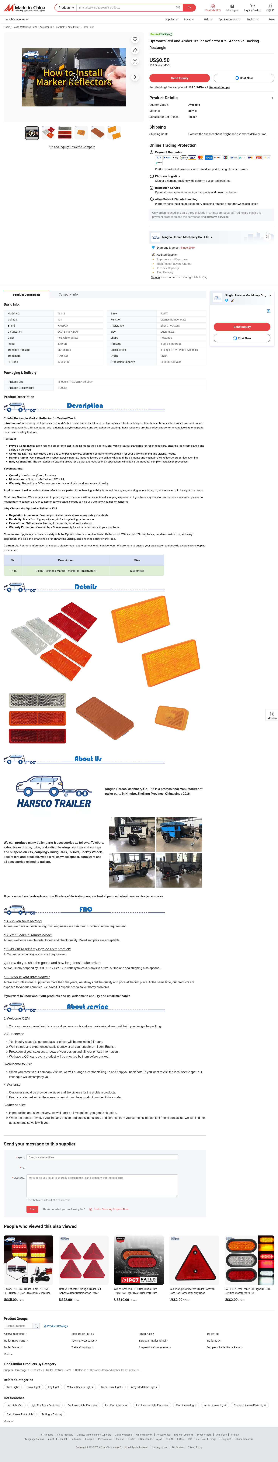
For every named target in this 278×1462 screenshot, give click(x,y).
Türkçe (213, 1438)
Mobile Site (221, 1434)
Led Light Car (15, 1405)
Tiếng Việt (225, 1438)
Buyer (187, 19)
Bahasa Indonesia (244, 1438)
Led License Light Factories (152, 1405)
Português (76, 1438)
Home (7, 26)
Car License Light (186, 1405)
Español (62, 1438)
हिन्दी (190, 1438)
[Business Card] (268, 311)
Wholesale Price (144, 1434)
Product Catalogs (57, 1326)
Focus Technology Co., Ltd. (114, 1447)
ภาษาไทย (201, 1438)
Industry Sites (163, 1434)
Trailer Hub (213, 1334)
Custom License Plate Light (250, 1405)
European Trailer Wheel (152, 1340)
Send (32, 1209)
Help (206, 19)
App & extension (228, 19)
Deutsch (132, 1438)
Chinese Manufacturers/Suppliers (94, 1434)
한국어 (169, 1438)
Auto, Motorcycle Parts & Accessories (33, 26)
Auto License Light (215, 1405)
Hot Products (46, 1434)
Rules (272, 19)
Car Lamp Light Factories (82, 1405)
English (50, 1438)
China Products (65, 1434)
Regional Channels (183, 1434)
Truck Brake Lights (112, 1387)
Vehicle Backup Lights (80, 1387)
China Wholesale (123, 1434)
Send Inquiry (179, 78)
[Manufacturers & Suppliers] (24, 8)
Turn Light (13, 1387)
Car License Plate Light (20, 1414)
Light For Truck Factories (45, 1405)
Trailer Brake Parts (14, 1340)
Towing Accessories (83, 1340)
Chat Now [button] (246, 78)
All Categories (17, 19)
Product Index (204, 1434)
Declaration (178, 1447)
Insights (235, 1434)
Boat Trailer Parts (81, 1334)
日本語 (180, 1438)
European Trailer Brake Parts (223, 1347)
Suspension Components (153, 1347)
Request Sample (219, 87)
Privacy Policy (195, 1447)
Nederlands (146, 1438)
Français (89, 1438)
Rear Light (88, 26)
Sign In (155, 277)
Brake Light (33, 1387)
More (7, 1421)
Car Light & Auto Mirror (67, 26)
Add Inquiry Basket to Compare (74, 147)
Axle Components (14, 1334)
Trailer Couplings (81, 1347)
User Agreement (160, 1447)
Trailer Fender (12, 1347)
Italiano (120, 1438)
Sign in (270, 10)
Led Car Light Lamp (116, 1405)
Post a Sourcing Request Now (109, 1209)
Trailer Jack (213, 1340)
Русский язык (105, 1438)
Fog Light (53, 1387)
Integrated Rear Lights (143, 1387)
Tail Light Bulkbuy (52, 1414)
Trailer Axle (145, 1334)
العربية (159, 1438)
